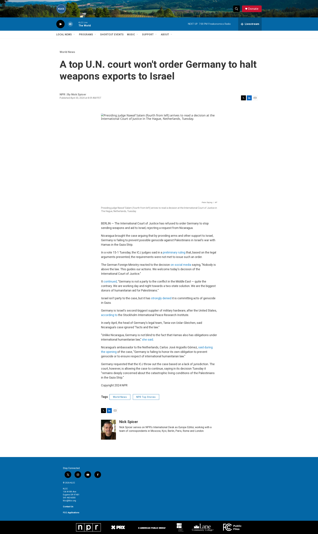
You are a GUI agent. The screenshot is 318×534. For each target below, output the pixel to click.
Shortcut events (112, 34)
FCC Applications (71, 512)
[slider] (75, 24)
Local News (64, 34)
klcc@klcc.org (69, 500)
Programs (86, 34)
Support (148, 34)
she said (147, 339)
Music (131, 34)
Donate (253, 8)
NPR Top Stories (146, 397)
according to (109, 315)
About (165, 34)
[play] (60, 24)
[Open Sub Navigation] (74, 34)
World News (67, 52)
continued (110, 281)
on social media (181, 264)
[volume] (70, 24)
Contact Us (68, 506)
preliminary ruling (174, 252)
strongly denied (161, 298)
